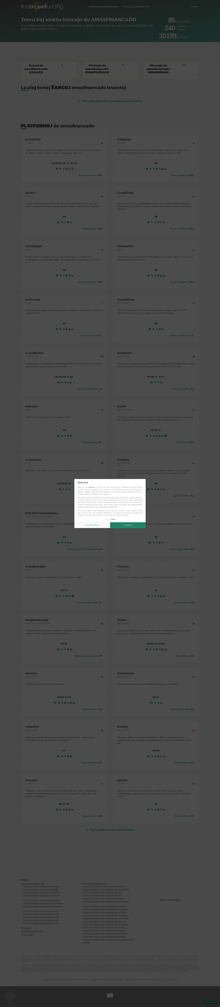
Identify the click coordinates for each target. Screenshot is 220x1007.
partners (92, 487)
